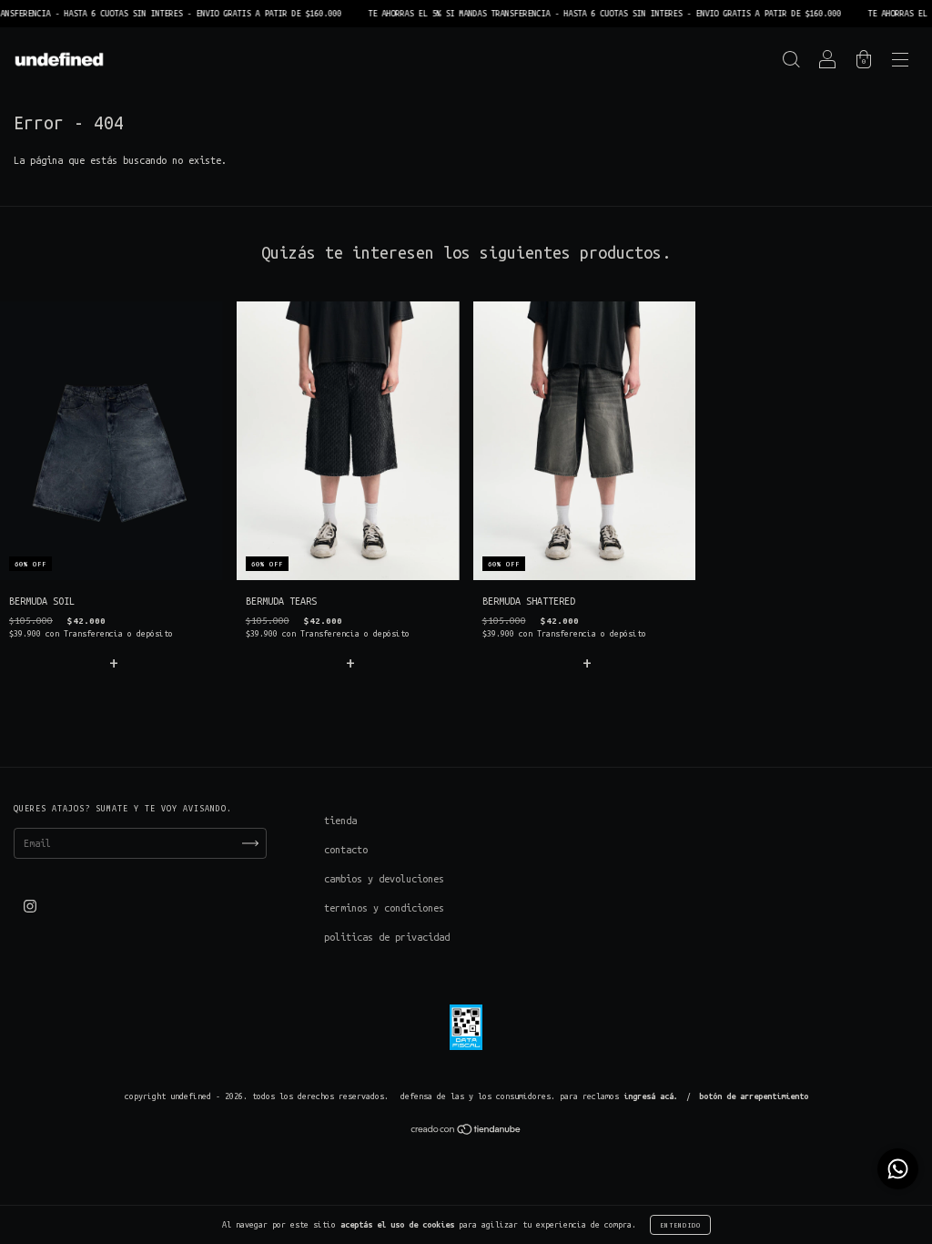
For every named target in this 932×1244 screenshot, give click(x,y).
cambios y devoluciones (384, 878)
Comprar (111, 662)
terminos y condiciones (384, 907)
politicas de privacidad (387, 937)
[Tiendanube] (466, 1132)
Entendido (680, 1225)
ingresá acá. (650, 1096)
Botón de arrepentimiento (753, 1096)
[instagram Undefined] (30, 906)
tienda (340, 820)
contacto (346, 849)
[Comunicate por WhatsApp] (897, 1168)
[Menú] (900, 62)
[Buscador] (791, 62)
